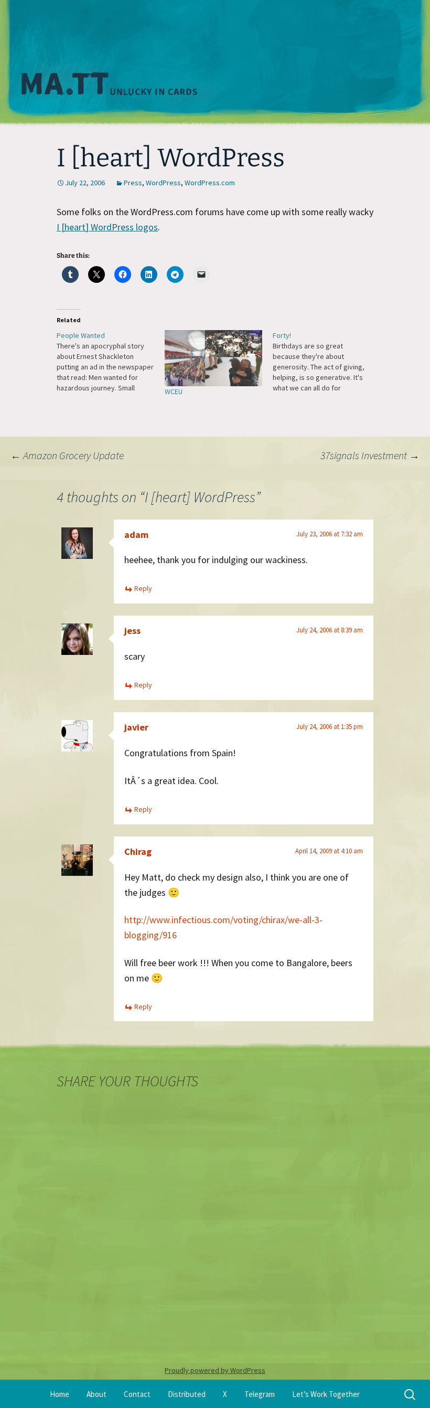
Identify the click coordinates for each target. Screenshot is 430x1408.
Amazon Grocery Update (67, 455)
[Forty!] (327, 361)
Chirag (138, 851)
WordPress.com (210, 182)
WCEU (173, 391)
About (96, 1394)
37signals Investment (370, 455)
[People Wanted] (111, 361)
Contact (137, 1394)
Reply (143, 588)
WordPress (163, 182)
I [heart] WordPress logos (107, 227)
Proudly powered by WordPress (215, 1370)
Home (59, 1394)
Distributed (187, 1394)
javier (136, 727)
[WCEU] (213, 358)
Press (133, 182)
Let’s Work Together (326, 1394)
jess (132, 630)
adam (136, 534)
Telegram (259, 1394)
